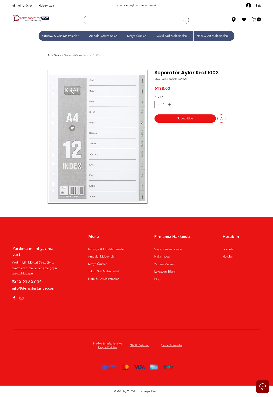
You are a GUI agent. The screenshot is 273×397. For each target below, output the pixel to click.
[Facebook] (14, 298)
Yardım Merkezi (164, 264)
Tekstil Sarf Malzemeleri (103, 271)
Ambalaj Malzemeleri (102, 256)
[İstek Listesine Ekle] (221, 118)
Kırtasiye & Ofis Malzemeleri (107, 249)
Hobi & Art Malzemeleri (104, 279)
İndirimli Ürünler (21, 5)
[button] (257, 19)
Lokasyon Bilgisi (165, 271)
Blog (157, 279)
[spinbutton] (163, 104)
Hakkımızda (46, 5)
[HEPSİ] (44, 19)
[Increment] (169, 104)
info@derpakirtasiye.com (34, 288)
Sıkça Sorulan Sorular (168, 249)
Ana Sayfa (54, 55)
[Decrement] (157, 104)
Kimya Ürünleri (98, 264)
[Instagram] (21, 298)
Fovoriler (228, 249)
